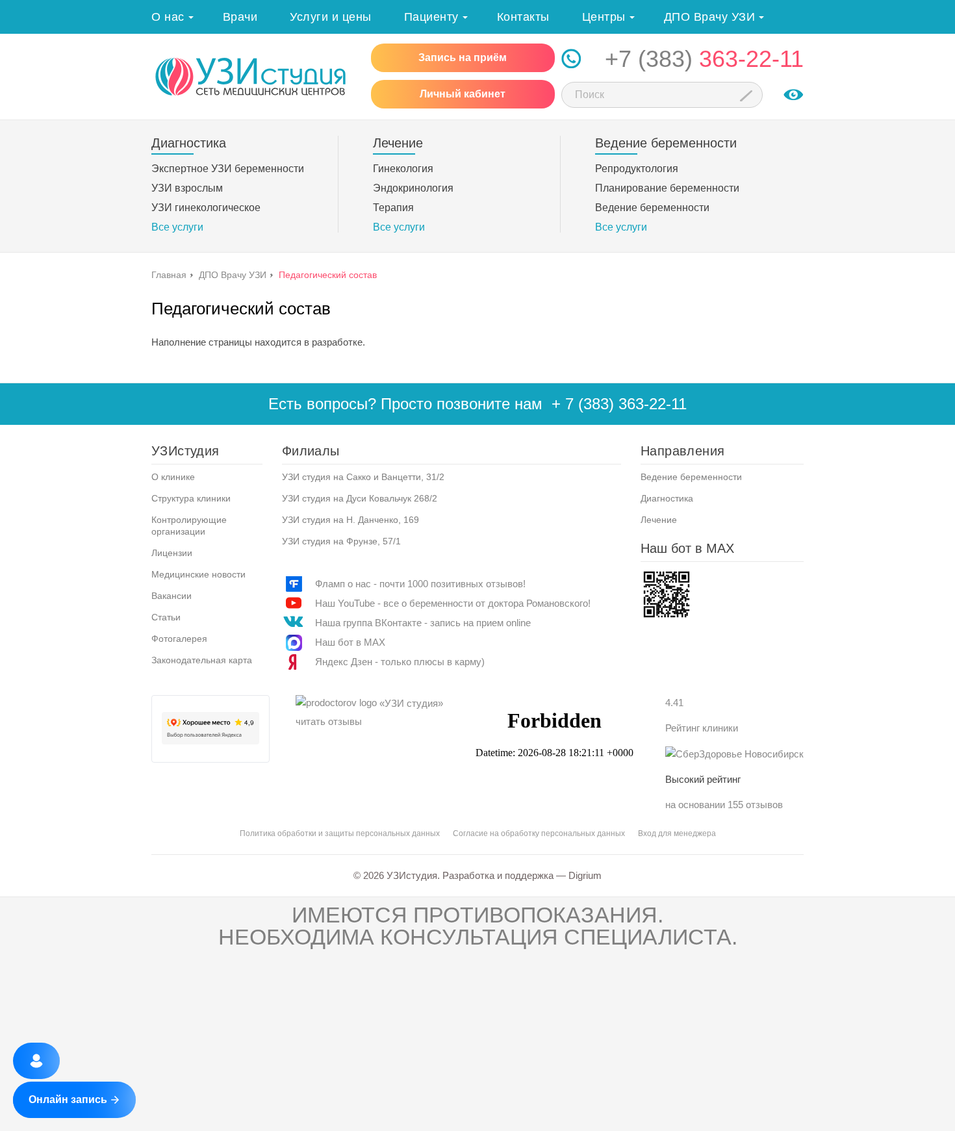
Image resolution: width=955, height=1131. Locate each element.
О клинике (173, 477)
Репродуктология (636, 168)
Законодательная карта (201, 660)
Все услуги (177, 227)
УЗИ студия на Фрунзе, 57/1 (341, 541)
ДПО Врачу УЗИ (710, 16)
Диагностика (667, 498)
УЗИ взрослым (187, 188)
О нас (168, 16)
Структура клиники (191, 498)
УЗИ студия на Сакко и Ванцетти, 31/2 (363, 477)
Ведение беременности (652, 207)
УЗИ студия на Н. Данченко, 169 (350, 520)
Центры (604, 16)
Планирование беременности (667, 188)
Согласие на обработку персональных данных (539, 833)
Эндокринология (413, 188)
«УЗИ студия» (411, 703)
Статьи (166, 617)
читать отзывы (329, 721)
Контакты (523, 16)
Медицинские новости (198, 574)
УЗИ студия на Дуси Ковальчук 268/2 (359, 498)
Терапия (393, 207)
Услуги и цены (331, 16)
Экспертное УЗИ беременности (227, 168)
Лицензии (171, 553)
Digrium (585, 875)
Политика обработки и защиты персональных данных (340, 833)
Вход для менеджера (677, 833)
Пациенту (431, 16)
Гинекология (403, 168)
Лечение (659, 520)
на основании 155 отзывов (724, 804)
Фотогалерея (179, 638)
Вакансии (171, 596)
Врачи (240, 16)
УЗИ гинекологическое (206, 207)
